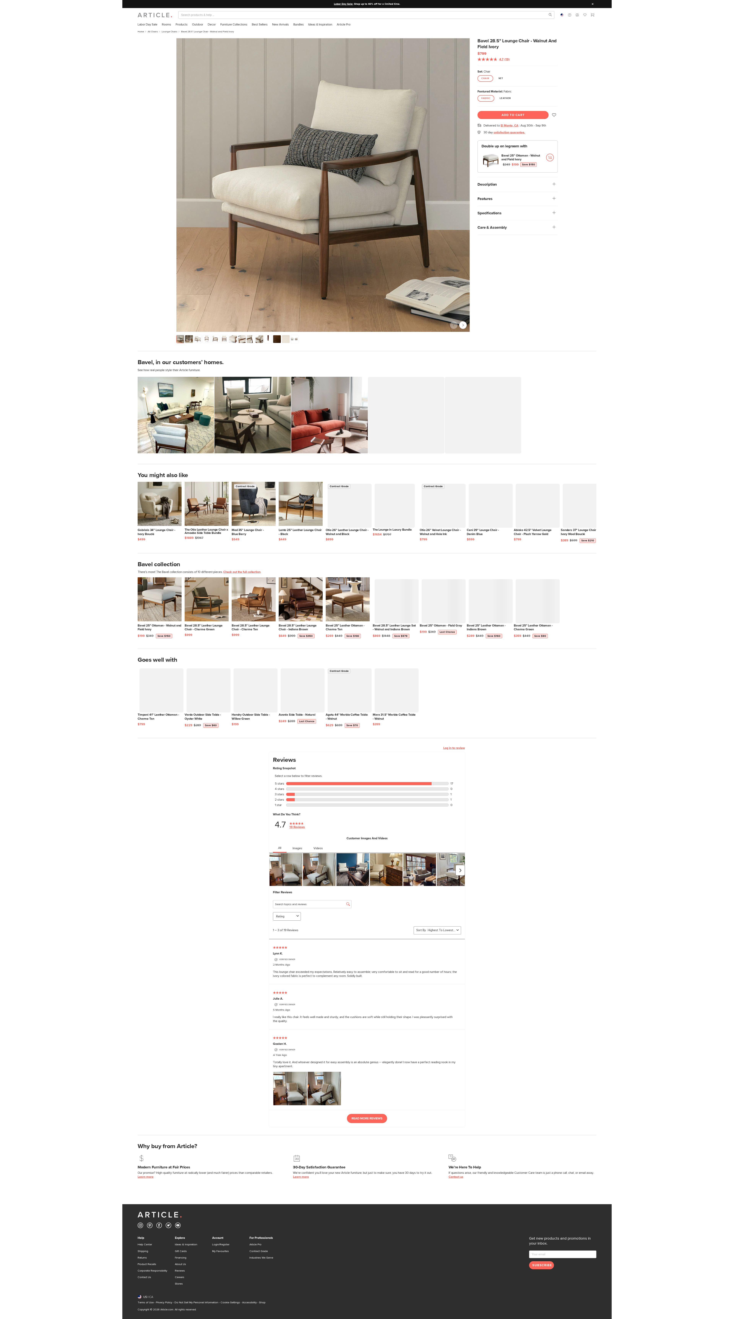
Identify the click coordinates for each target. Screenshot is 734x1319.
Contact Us (144, 1277)
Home (141, 32)
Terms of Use (146, 1302)
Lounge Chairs (169, 32)
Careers (179, 1277)
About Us (180, 1264)
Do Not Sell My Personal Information (196, 1302)
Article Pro (255, 1244)
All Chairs (153, 32)
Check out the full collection (241, 571)
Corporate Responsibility (152, 1270)
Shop (262, 1302)
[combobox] (562, 15)
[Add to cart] (550, 157)
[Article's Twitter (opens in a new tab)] (168, 1226)
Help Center (145, 1244)
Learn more (145, 1176)
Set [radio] (501, 78)
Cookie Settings (230, 1302)
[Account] (577, 14)
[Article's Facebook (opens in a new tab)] (159, 1226)
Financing (180, 1257)
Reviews (180, 1270)
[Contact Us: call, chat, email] (569, 14)
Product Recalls (147, 1264)
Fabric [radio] (485, 98)
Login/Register (220, 1244)
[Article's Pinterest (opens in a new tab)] (150, 1226)
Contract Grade (258, 1251)
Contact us (456, 1176)
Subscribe (542, 1265)
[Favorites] (584, 15)
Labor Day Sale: (343, 4)
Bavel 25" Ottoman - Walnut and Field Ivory (520, 157)
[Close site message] (592, 4)
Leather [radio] (505, 98)
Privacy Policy (164, 1302)
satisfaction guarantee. (509, 132)
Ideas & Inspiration (186, 1244)
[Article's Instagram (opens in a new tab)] (140, 1226)
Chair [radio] (485, 78)
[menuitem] (147, 24)
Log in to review (454, 747)
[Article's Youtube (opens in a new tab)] (178, 1226)
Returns (142, 1257)
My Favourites (220, 1251)
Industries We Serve (261, 1257)
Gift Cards (181, 1251)
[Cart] (592, 15)
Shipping (143, 1251)
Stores (179, 1283)
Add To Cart (513, 115)
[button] (569, 14)
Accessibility (249, 1302)
